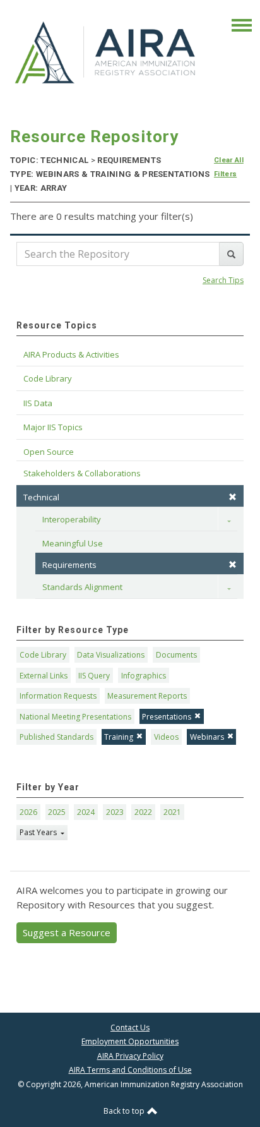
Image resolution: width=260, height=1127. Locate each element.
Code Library (43, 654)
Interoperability (71, 519)
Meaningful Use (72, 543)
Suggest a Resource (66, 932)
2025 (57, 812)
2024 (86, 812)
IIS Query (94, 675)
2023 (115, 812)
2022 (143, 812)
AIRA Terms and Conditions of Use (130, 1069)
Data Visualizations (111, 654)
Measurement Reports (147, 695)
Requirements (69, 564)
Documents (176, 654)
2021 (172, 812)
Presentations (166, 716)
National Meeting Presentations (75, 716)
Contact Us (130, 1027)
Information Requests (58, 695)
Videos (166, 737)
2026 (28, 812)
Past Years (39, 832)
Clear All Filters (229, 167)
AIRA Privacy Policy (130, 1056)
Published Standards (56, 737)
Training (118, 737)
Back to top (124, 1111)
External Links (44, 675)
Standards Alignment (82, 587)
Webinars (207, 737)
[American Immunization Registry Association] (106, 51)
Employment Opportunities (130, 1041)
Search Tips (223, 280)
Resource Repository (94, 136)
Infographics (143, 675)
